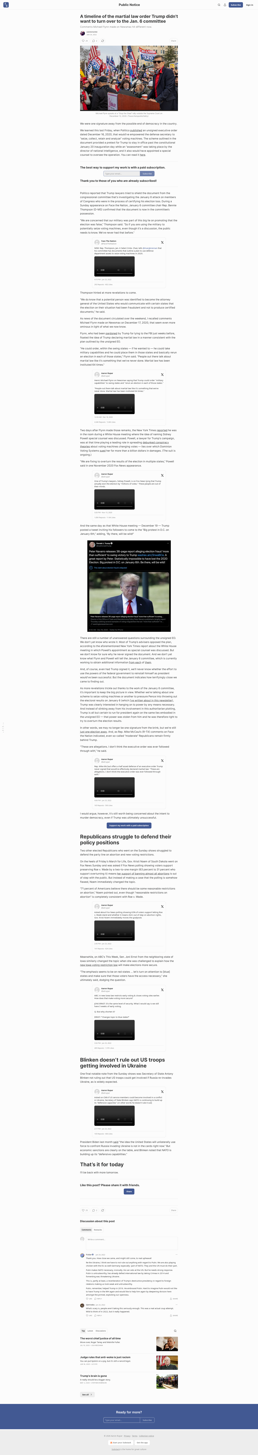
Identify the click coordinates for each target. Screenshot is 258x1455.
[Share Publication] (225, 5)
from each (135, 662)
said (115, 1142)
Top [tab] (83, 1331)
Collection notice (146, 1436)
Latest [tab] (90, 1331)
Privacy (127, 1436)
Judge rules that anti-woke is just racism (105, 1357)
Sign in (249, 4)
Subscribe (236, 4)
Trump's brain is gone (93, 1375)
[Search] (219, 5)
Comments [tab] (86, 1230)
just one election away (93, 731)
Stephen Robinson (99, 1383)
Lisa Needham (97, 1345)
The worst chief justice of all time (100, 1338)
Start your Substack (122, 1442)
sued (103, 450)
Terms (134, 1436)
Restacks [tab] (98, 1230)
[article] (129, 1344)
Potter (89, 1254)
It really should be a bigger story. (95, 1379)
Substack (116, 1449)
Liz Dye (94, 1364)
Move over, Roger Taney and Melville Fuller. (100, 1342)
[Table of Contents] (3, 727)
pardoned (111, 333)
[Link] (76, 167)
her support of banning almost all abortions (143, 873)
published (136, 130)
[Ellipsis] (176, 1254)
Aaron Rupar (92, 32)
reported (162, 430)
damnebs (90, 1304)
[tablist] (91, 1229)
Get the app (142, 1442)
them (148, 662)
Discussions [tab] (101, 1331)
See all (85, 1394)
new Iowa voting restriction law (99, 965)
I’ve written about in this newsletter (151, 700)
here (142, 154)
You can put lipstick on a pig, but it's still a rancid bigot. (105, 1361)
